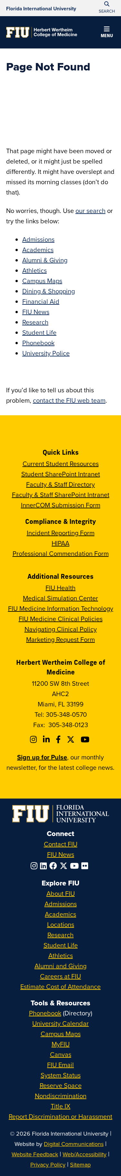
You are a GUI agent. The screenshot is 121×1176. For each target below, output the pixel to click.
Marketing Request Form (60, 639)
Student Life (39, 332)
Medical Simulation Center (60, 598)
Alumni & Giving (44, 260)
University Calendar (60, 1023)
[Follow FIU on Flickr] (86, 866)
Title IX (60, 1106)
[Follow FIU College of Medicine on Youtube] (86, 739)
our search (91, 210)
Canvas (60, 1054)
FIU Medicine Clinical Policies (61, 618)
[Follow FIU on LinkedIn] (44, 866)
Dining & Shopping (48, 291)
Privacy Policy (48, 1164)
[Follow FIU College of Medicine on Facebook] (59, 739)
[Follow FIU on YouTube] (75, 866)
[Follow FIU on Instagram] (35, 866)
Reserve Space (61, 1085)
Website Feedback (35, 1154)
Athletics (34, 270)
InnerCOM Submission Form (60, 505)
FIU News (35, 311)
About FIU (60, 893)
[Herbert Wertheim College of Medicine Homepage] (41, 32)
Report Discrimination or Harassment (60, 1116)
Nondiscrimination (60, 1095)
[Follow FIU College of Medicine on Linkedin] (47, 739)
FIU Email (60, 1064)
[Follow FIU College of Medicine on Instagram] (34, 739)
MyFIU (61, 1044)
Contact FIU (60, 844)
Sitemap (80, 1164)
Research (35, 322)
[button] (107, 33)
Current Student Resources (61, 463)
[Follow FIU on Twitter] (65, 866)
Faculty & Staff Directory (60, 484)
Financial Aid (40, 301)
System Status (61, 1075)
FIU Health (60, 587)
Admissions (38, 239)
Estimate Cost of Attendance (60, 986)
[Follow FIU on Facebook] (54, 866)
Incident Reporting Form (61, 532)
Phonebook (38, 342)
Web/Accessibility (84, 1154)
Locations (60, 924)
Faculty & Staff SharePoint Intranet (60, 494)
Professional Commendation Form (61, 553)
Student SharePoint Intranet (60, 474)
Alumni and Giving (60, 965)
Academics (38, 249)
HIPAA (60, 543)
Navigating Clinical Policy (61, 629)
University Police (46, 353)
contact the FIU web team (69, 400)
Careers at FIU (60, 976)
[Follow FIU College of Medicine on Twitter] (72, 739)
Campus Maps (42, 280)
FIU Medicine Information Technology (60, 608)
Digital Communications (74, 1144)
